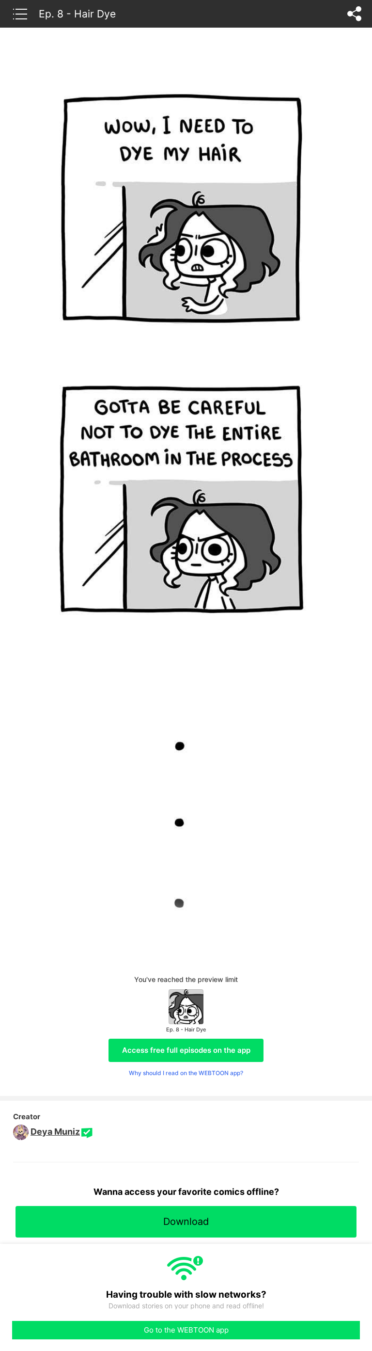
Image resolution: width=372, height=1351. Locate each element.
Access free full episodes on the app (186, 1050)
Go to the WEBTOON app (186, 1330)
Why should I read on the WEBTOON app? (186, 1073)
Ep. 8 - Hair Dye (77, 13)
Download (186, 1221)
